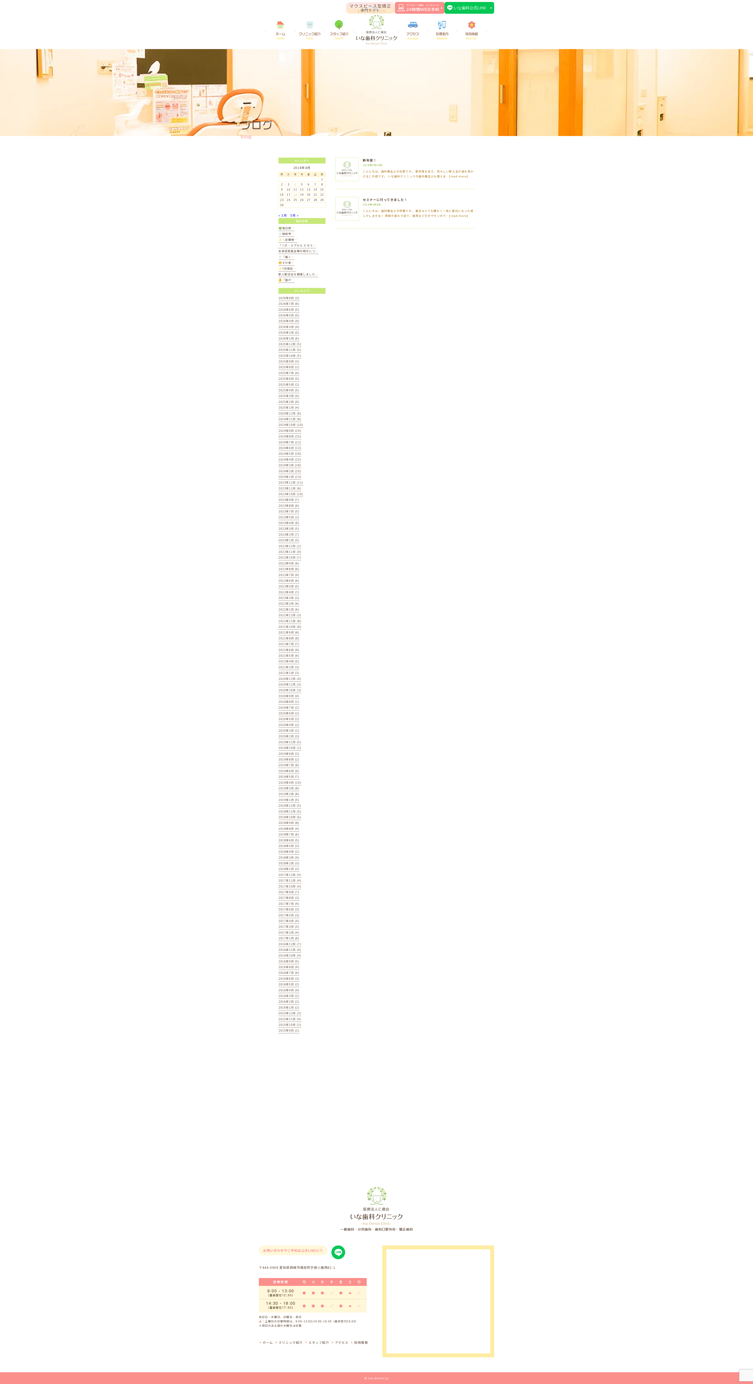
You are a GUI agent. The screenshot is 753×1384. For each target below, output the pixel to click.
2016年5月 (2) (288, 984)
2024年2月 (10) (289, 471)
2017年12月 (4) (289, 875)
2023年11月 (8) (289, 488)
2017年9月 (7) (288, 892)
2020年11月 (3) (289, 684)
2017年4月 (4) (288, 921)
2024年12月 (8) (289, 413)
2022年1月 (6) (288, 609)
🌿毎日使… (286, 228)
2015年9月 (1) (288, 1030)
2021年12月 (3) (289, 615)
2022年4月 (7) (288, 592)
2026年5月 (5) (288, 315)
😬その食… (286, 263)
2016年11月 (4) (289, 950)
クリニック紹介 (310, 35)
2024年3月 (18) (289, 465)
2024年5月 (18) (289, 454)
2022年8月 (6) (288, 569)
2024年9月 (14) (289, 431)
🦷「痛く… (286, 257)
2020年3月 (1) (288, 730)
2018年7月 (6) (288, 834)
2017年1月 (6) (288, 938)
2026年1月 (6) (288, 338)
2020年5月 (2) (288, 719)
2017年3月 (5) (288, 926)
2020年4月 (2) (288, 725)
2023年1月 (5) (288, 540)
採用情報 (471, 35)
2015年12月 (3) (289, 1013)
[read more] (458, 176)
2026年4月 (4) (288, 321)
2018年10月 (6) (289, 817)
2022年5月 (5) (288, 586)
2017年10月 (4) (289, 886)
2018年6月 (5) (288, 840)
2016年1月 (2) (288, 1007)
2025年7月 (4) (288, 373)
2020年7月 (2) (288, 707)
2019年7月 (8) (288, 765)
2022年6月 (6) (288, 580)
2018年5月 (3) (288, 846)
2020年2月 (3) (288, 736)
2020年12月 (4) (289, 679)
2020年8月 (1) (288, 702)
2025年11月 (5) (289, 350)
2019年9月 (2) (288, 754)
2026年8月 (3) (288, 298)
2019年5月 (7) (288, 777)
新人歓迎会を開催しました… (298, 274)
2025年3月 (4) (288, 396)
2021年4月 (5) (288, 661)
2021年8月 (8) (288, 638)
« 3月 (282, 215)
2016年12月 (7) (289, 944)
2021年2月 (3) (288, 667)
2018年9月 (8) (288, 823)
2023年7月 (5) (288, 511)
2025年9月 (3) (288, 361)
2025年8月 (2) (288, 367)
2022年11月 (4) (289, 552)
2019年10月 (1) (289, 748)
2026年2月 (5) (288, 332)
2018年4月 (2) (288, 852)
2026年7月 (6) (288, 304)
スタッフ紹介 (339, 35)
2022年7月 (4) (288, 575)
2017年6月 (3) (288, 909)
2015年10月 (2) (289, 1025)
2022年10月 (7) (289, 557)
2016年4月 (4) (288, 990)
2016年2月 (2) (288, 1001)
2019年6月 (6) (288, 771)
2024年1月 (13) (289, 477)
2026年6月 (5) (288, 309)
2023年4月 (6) (288, 523)
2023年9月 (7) (288, 500)
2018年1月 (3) (288, 869)
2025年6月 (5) (288, 379)
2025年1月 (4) (288, 407)
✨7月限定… (287, 268)
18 (295, 194)
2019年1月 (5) (288, 800)
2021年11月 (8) (289, 621)
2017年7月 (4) (288, 904)
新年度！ (369, 160)
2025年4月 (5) (288, 390)
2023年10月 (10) (290, 494)
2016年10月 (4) (289, 955)
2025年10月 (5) (289, 356)
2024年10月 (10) (290, 425)
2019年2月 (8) (288, 794)
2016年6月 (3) (288, 978)
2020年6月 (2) (288, 713)
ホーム (280, 35)
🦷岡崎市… (286, 234)
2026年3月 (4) (288, 327)
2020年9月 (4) (288, 696)
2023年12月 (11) (290, 482)
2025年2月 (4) (288, 402)
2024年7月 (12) (289, 442)
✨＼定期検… (287, 240)
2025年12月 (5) (289, 344)
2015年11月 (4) (289, 1019)
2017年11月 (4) (289, 880)
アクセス (413, 35)
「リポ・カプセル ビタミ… (297, 245)
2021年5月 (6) (288, 655)
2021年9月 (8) (288, 632)
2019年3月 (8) (288, 788)
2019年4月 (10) (289, 782)
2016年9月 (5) (288, 961)
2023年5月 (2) (288, 517)
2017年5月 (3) (288, 915)
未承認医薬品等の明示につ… (298, 251)
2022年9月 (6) (288, 563)
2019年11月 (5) (289, 742)
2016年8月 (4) (288, 967)
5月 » (294, 215)
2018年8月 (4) (288, 829)
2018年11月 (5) (289, 811)
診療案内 (442, 35)
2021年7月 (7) (288, 644)
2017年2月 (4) (288, 932)
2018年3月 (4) (288, 857)
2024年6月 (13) (289, 448)
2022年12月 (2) (289, 546)
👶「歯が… (286, 280)
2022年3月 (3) (288, 598)
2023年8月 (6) (288, 506)
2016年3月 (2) (288, 996)
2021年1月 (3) (288, 673)
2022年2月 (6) (288, 603)
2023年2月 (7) (288, 534)
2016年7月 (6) (288, 973)
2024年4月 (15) (289, 459)
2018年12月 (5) (289, 805)
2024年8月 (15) (289, 436)
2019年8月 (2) (288, 759)
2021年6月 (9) (288, 650)
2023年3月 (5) (288, 528)
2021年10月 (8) (289, 627)
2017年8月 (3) (288, 898)
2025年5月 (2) (288, 384)
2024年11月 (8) (289, 419)
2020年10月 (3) (289, 690)
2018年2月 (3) (288, 863)
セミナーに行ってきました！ (385, 199)
